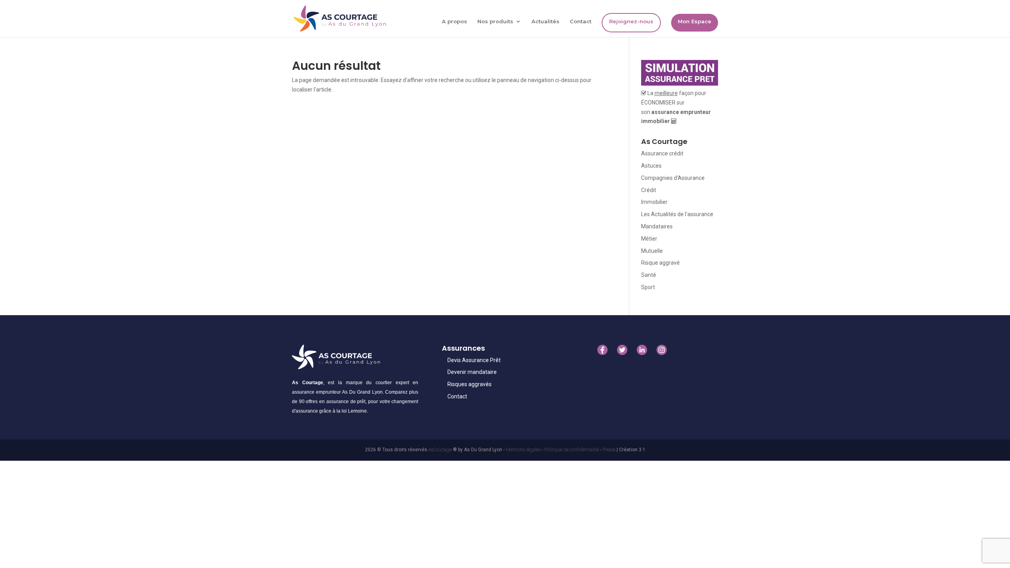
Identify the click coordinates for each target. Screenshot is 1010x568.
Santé (648, 275)
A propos (454, 21)
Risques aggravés (469, 384)
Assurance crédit (662, 153)
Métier (649, 238)
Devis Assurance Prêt (474, 360)
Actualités (545, 21)
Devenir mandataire (472, 372)
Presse (609, 449)
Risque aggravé (660, 263)
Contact (580, 21)
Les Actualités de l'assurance (677, 214)
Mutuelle (652, 251)
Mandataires (657, 226)
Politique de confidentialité (572, 449)
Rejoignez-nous (631, 21)
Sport (648, 287)
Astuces (651, 166)
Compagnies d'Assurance (673, 178)
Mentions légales (524, 449)
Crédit (648, 190)
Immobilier (654, 202)
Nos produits (495, 21)
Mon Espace (694, 21)
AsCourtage (440, 449)
